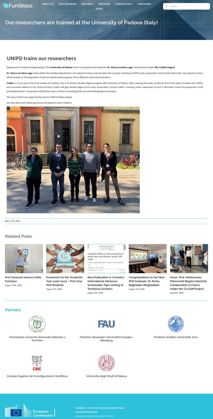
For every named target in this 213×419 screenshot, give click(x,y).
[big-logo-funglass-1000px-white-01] (18, 3)
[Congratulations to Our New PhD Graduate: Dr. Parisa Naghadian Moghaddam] (148, 258)
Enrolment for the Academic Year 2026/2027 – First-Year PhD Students (64, 281)
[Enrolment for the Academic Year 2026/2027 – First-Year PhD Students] (65, 258)
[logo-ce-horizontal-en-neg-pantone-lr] (30, 404)
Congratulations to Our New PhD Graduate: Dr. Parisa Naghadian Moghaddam (147, 281)
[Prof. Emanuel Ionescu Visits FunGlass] (24, 258)
